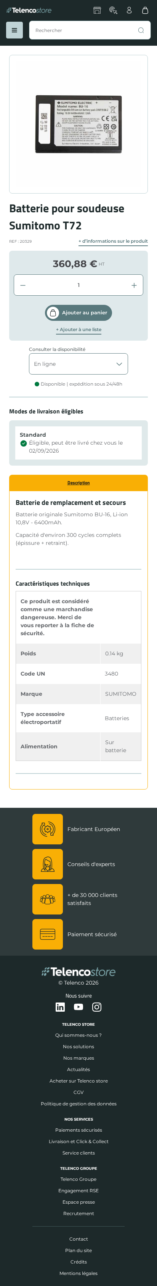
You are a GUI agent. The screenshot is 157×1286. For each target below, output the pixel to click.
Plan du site (78, 1250)
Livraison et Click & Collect (79, 1141)
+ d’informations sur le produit (113, 241)
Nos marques (78, 1058)
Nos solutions (78, 1046)
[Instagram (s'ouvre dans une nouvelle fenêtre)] (96, 1007)
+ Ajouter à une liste (78, 329)
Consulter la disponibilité (57, 349)
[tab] (78, 483)
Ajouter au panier (84, 312)
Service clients (78, 1153)
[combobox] (90, 30)
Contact (78, 1239)
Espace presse (78, 1202)
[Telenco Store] (29, 10)
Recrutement (78, 1213)
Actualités (78, 1069)
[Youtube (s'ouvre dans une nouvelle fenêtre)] (78, 1007)
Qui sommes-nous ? (78, 1035)
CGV (78, 1092)
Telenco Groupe (78, 1179)
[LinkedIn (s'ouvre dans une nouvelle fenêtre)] (60, 1007)
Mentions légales (78, 1273)
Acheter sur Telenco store (79, 1081)
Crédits (78, 1262)
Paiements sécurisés (78, 1130)
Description (78, 482)
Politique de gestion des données (79, 1104)
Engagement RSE (78, 1190)
